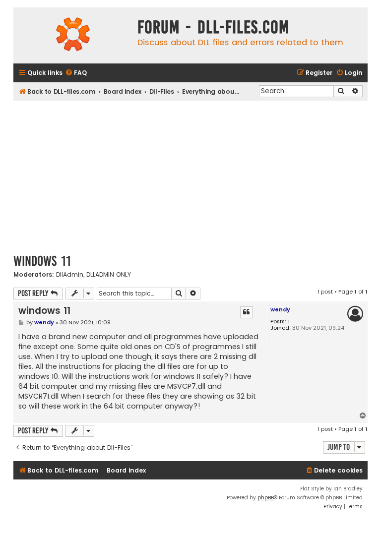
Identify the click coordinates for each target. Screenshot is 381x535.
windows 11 (42, 261)
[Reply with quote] (246, 312)
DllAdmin (69, 275)
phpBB (265, 497)
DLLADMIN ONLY (108, 275)
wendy (280, 309)
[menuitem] (76, 73)
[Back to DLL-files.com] (73, 35)
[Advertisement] (190, 175)
